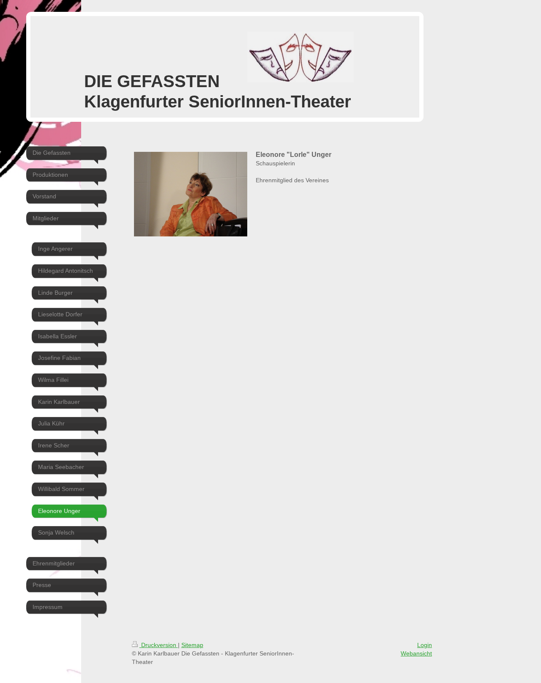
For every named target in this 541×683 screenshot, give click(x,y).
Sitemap (192, 645)
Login (424, 645)
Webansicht (416, 653)
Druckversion (158, 645)
